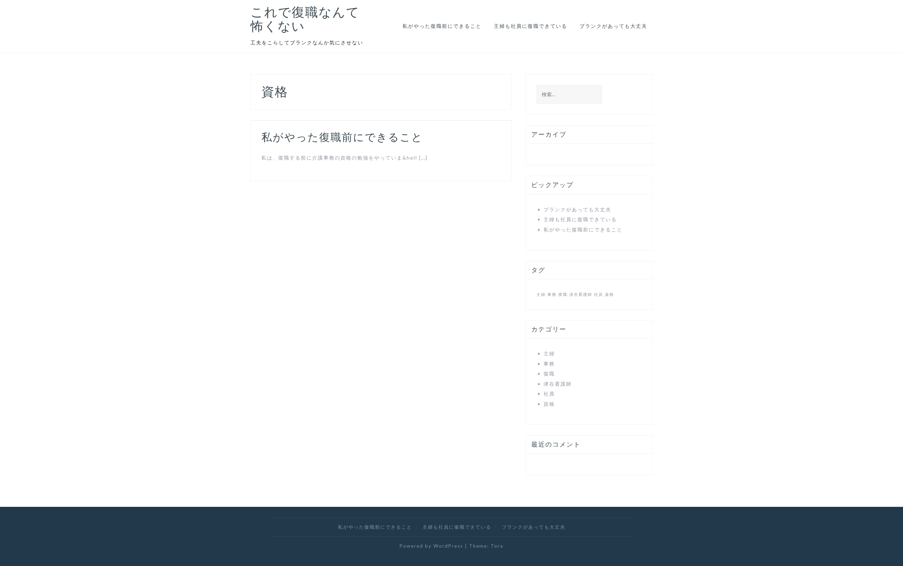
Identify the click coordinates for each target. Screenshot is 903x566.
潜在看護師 (580, 294)
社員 (598, 294)
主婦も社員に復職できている (530, 26)
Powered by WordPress (431, 546)
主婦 (541, 294)
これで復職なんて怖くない (305, 19)
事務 (552, 294)
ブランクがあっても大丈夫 (613, 26)
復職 (563, 294)
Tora (497, 546)
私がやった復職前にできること (441, 26)
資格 (609, 294)
